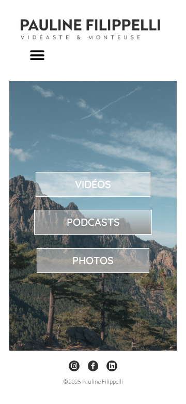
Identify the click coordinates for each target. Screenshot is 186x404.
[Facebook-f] (93, 365)
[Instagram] (74, 365)
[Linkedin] (111, 365)
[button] (37, 55)
